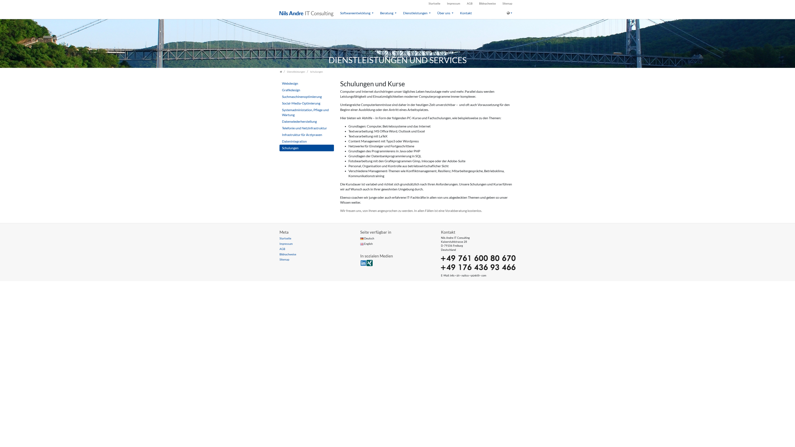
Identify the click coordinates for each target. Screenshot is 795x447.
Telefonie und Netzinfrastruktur (304, 128)
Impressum (453, 3)
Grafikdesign (291, 90)
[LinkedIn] (363, 262)
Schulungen (290, 148)
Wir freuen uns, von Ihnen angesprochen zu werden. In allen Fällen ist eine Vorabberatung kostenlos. (411, 211)
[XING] (369, 262)
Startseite (434, 3)
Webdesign (290, 83)
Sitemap (507, 3)
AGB (469, 3)
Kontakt (466, 13)
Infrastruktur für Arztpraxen (302, 135)
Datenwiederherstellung (299, 121)
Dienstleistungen (415, 13)
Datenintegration (294, 141)
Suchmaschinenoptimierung (302, 97)
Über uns (444, 13)
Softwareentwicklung (355, 13)
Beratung (387, 13)
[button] (510, 13)
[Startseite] (281, 71)
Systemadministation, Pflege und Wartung (305, 112)
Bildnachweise (487, 3)
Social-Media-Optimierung (301, 103)
